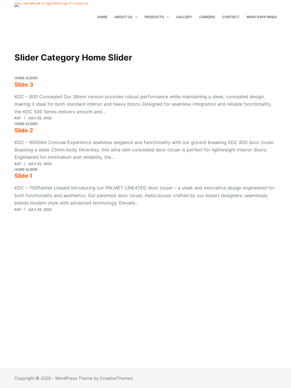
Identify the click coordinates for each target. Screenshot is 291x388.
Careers (207, 17)
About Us (123, 17)
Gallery (184, 17)
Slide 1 (23, 175)
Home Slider (26, 78)
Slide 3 (23, 84)
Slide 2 (23, 130)
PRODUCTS (154, 17)
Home (102, 17)
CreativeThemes (116, 378)
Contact (230, 17)
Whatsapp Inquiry (263, 17)
